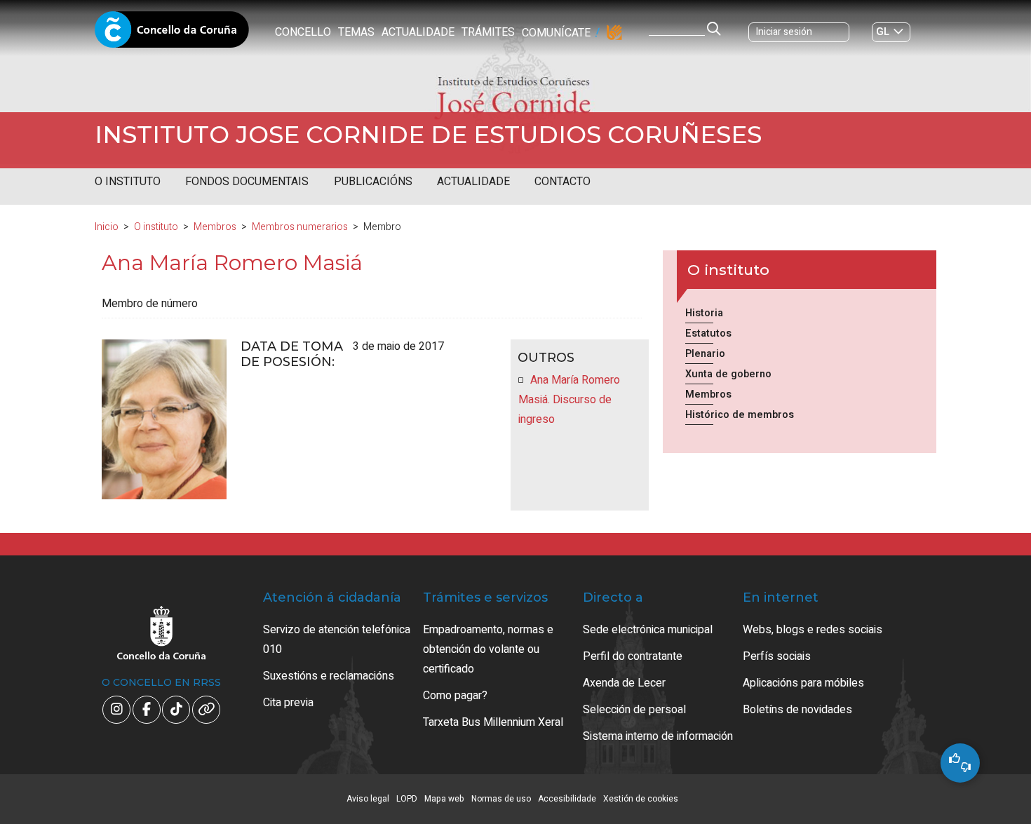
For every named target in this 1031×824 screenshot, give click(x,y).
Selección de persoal (634, 709)
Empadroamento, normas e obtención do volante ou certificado (488, 649)
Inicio (107, 226)
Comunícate (556, 33)
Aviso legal (367, 798)
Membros (215, 226)
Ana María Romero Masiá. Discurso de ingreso (569, 400)
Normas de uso (501, 798)
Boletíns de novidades (797, 709)
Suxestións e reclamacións (328, 676)
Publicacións (373, 181)
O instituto (128, 181)
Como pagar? (455, 695)
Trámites (488, 32)
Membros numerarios (300, 226)
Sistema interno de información (658, 736)
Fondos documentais (247, 181)
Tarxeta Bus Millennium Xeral (493, 722)
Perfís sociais (777, 656)
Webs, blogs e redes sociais (812, 629)
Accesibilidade (567, 798)
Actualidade (418, 32)
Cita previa (288, 702)
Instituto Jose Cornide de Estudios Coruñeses (428, 134)
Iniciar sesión (784, 32)
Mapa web (444, 798)
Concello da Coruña (172, 33)
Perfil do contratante (632, 656)
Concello (303, 32)
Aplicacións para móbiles (803, 683)
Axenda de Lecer (624, 683)
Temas (356, 32)
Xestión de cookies (640, 798)
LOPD (406, 798)
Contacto (562, 181)
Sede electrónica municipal (648, 629)
